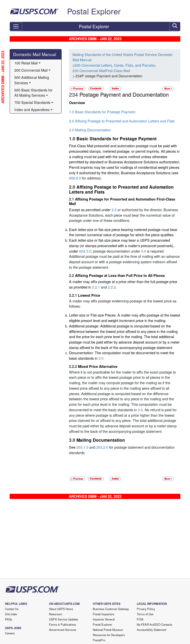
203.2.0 (102, 447)
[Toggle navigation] (16, 26)
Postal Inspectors (103, 614)
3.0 (143, 251)
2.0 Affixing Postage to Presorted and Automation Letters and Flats (122, 120)
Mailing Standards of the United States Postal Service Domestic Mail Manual (122, 57)
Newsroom (55, 614)
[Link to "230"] (77, 88)
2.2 (114, 209)
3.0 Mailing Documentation (90, 129)
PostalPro (99, 640)
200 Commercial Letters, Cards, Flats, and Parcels (114, 65)
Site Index (11, 614)
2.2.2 (112, 287)
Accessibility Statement (151, 630)
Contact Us (12, 609)
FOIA (140, 619)
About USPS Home (61, 609)
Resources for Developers (109, 635)
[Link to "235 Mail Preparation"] (168, 88)
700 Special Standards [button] (32, 102)
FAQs (8, 619)
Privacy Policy (146, 609)
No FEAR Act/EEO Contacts (154, 624)
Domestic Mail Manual (34, 54)
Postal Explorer (94, 11)
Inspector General (104, 619)
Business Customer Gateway (111, 609)
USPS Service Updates (63, 619)
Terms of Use (145, 614)
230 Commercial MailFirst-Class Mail (101, 70)
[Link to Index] (115, 88)
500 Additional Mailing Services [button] (32, 80)
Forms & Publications (62, 624)
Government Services (62, 630)
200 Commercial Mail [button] (31, 70)
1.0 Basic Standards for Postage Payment (102, 111)
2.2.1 (96, 287)
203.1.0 (82, 447)
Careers (10, 633)
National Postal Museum (108, 630)
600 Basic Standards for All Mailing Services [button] (33, 92)
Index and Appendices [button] (31, 109)
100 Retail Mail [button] (26, 62)
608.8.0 (75, 177)
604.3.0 (85, 251)
